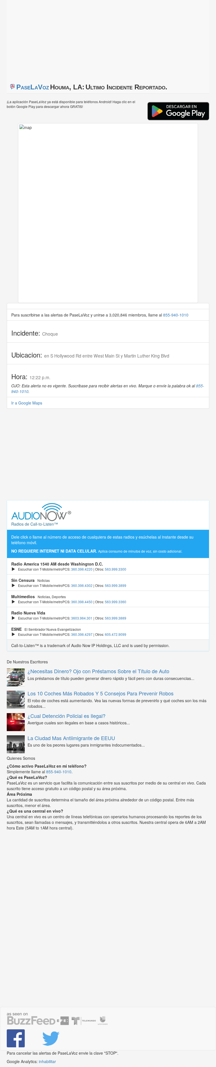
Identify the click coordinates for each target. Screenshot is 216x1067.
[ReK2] (55, 1038)
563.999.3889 (115, 618)
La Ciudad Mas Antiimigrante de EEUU (71, 738)
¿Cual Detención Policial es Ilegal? (66, 715)
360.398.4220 (82, 569)
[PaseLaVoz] (20, 1038)
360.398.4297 (82, 634)
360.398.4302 (82, 585)
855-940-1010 (175, 315)
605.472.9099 (115, 634)
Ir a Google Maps (26, 403)
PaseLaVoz (32, 87)
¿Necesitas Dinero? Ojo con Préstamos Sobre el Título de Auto (98, 671)
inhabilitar (47, 1061)
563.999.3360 (115, 601)
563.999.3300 (115, 569)
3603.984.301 (82, 618)
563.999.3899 (115, 585)
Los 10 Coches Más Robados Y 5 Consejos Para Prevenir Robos (101, 693)
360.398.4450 (82, 601)
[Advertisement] (77, 39)
